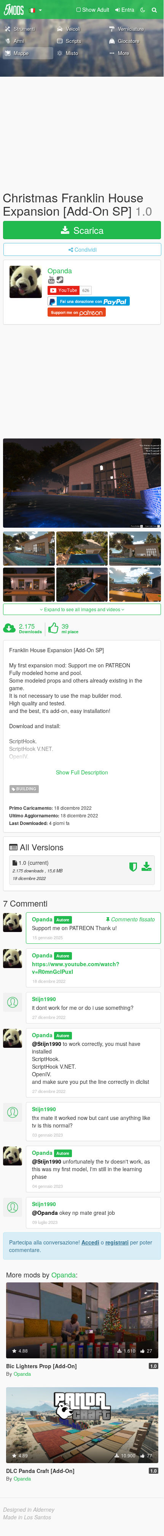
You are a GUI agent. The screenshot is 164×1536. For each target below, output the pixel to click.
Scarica (87, 230)
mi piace (70, 631)
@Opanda (45, 1212)
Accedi (90, 1242)
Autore (62, 920)
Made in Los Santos (27, 1517)
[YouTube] (51, 279)
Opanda (60, 271)
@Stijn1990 (46, 1043)
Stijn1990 (44, 999)
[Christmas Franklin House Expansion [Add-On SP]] (82, 482)
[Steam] (60, 279)
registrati (117, 1242)
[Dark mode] (142, 9)
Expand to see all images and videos (82, 609)
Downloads (30, 631)
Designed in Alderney (28, 1509)
